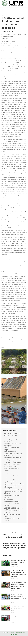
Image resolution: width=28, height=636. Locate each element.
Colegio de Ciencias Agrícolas (13, 455)
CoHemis (18, 443)
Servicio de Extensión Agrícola (12, 518)
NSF (9, 512)
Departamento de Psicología (11, 501)
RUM (5, 518)
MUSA (6, 510)
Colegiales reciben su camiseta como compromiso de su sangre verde (19, 562)
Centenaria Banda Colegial (9, 437)
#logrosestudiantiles (13, 433)
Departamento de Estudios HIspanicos (14, 480)
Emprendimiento (7, 503)
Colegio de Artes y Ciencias (10, 451)
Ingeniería (6, 505)
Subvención (6, 520)
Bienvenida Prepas (19, 435)
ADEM (5, 435)
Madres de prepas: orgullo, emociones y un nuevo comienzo (17, 608)
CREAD (19, 460)
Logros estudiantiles (13, 508)
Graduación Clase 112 (15, 503)
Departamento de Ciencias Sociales (11, 469)
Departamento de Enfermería (10, 477)
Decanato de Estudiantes (12, 462)
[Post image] (5, 563)
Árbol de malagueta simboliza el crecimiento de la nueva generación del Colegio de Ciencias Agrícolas (18, 585)
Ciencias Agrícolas (8, 443)
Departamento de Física (11, 482)
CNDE (14, 443)
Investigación (12, 505)
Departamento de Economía (11, 476)
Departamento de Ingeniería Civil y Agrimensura (13, 487)
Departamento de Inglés (8, 499)
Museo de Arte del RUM (14, 510)
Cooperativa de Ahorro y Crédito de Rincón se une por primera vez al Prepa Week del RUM (18, 597)
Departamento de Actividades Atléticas (12, 464)
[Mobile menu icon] (25, 3)
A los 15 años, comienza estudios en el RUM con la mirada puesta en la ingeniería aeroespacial (18, 573)
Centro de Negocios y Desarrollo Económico (13, 440)
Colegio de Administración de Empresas (11, 448)
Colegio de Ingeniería (12, 458)
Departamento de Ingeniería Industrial (13, 490)
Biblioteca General (12, 435)
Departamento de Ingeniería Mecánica (13, 493)
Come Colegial (7, 460)
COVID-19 (14, 460)
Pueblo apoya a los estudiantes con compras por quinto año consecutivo (18, 618)
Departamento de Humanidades (14, 484)
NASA (5, 512)
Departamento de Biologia (10, 466)
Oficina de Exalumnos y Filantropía (12, 515)
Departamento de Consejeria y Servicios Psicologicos (12, 472)
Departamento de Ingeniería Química (12, 496)
